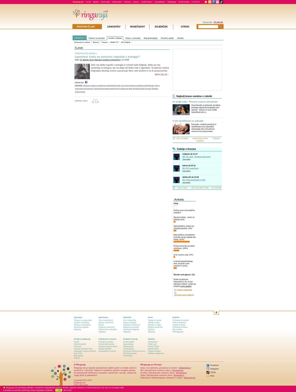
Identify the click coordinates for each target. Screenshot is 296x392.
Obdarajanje (128, 346)
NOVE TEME (182, 188)
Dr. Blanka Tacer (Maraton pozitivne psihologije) (100, 60)
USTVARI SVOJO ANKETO (184, 295)
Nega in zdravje (129, 322)
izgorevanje (80, 92)
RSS (212, 376)
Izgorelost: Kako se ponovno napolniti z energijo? (107, 56)
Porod (101, 325)
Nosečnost (137, 26)
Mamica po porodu (131, 327)
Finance (136, 2)
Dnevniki (77, 346)
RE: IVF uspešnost (190, 168)
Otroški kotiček (183, 2)
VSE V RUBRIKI (182, 139)
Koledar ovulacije (106, 342)
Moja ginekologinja (150, 38)
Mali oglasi (78, 356)
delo (107, 89)
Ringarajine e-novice (107, 351)
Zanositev (186, 159)
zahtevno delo (126, 89)
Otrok (185, 26)
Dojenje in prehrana (131, 325)
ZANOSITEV (79, 38)
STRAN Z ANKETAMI (184, 290)
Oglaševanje (153, 349)
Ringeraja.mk (189, 378)
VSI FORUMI (216, 188)
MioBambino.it (185, 368)
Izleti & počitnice (179, 322)
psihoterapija (142, 86)
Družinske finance (180, 327)
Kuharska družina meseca (134, 351)
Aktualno (180, 38)
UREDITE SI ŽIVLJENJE (85, 53)
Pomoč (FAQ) (153, 346)
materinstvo (114, 89)
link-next (98, 102)
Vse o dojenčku (129, 320)
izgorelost (79, 89)
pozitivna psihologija (106, 86)
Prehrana (127, 2)
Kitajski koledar (105, 349)
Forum (76, 342)
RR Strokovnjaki (130, 353)
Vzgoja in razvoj (154, 320)
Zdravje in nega (154, 325)
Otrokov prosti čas (155, 327)
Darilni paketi (117, 2)
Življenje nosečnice (107, 327)
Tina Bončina (99, 89)
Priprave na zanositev (97, 38)
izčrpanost (88, 89)
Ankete (77, 358)
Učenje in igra (154, 322)
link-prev (92, 102)
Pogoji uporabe (154, 351)
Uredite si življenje (115, 38)
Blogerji (96, 2)
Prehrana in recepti (181, 320)
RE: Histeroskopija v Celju (193, 180)
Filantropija (128, 356)
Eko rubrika (177, 329)
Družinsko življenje (131, 329)
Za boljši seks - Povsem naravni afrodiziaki (195, 102)
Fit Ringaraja (178, 332)
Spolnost (96, 42)
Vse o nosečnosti (106, 320)
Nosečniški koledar (107, 344)
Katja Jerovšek (122, 86)
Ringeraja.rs (179, 375)
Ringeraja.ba (177, 370)
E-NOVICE (196, 2)
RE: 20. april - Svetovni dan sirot (196, 157)
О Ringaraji (152, 342)
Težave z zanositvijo (132, 38)
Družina (151, 329)
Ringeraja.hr (181, 373)
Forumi (88, 2)
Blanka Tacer (154, 86)
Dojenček (161, 26)
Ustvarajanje (128, 349)
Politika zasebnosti (156, 353)
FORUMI (216, 139)
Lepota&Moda (159, 2)
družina (136, 89)
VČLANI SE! (218, 22)
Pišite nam (152, 344)
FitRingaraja (171, 2)
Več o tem (67, 390)
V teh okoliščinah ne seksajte (188, 121)
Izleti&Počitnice (146, 2)
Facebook (214, 365)
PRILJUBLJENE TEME (200, 188)
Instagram (214, 369)
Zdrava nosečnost (106, 322)
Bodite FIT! (114, 42)
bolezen (133, 86)
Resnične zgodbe (167, 38)
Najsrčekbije (128, 344)
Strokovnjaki (105, 2)
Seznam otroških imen (83, 349)
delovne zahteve (90, 86)
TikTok (213, 372)
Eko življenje (125, 42)
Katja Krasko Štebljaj (149, 89)
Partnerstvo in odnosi (82, 42)
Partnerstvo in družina (108, 329)
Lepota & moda (179, 325)
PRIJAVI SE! (207, 22)
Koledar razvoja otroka (108, 346)
